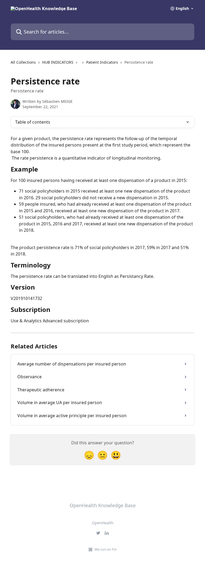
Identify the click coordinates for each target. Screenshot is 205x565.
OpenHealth (102, 522)
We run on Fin (105, 549)
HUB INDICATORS (57, 62)
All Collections (23, 62)
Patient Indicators (102, 62)
